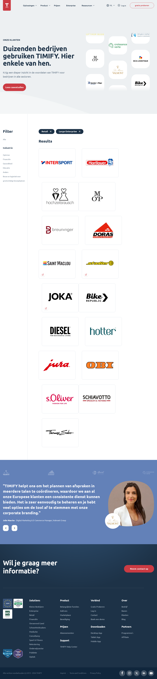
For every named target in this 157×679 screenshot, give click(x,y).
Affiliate (125, 637)
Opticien (6, 155)
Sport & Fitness (36, 640)
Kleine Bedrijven (36, 607)
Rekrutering (34, 644)
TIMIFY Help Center (68, 647)
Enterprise (71, 5)
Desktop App (96, 633)
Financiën (7, 159)
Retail (31, 615)
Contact (94, 615)
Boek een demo (98, 619)
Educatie (6, 168)
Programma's (127, 633)
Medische (33, 632)
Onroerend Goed (36, 623)
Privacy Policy (95, 673)
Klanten (125, 615)
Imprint (63, 673)
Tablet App (95, 637)
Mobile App (96, 641)
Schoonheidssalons (37, 627)
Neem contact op (139, 568)
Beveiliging (65, 619)
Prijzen (57, 5)
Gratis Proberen (98, 607)
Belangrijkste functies (69, 607)
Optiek (32, 657)
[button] (6, 528)
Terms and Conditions (78, 673)
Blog (123, 619)
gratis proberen (142, 5)
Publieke (33, 653)
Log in (93, 611)
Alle (4, 139)
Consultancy (34, 636)
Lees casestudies (14, 87)
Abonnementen (67, 633)
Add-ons (63, 611)
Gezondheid (7, 164)
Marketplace (65, 615)
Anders (5, 172)
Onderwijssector (36, 648)
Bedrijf (124, 607)
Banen (124, 611)
